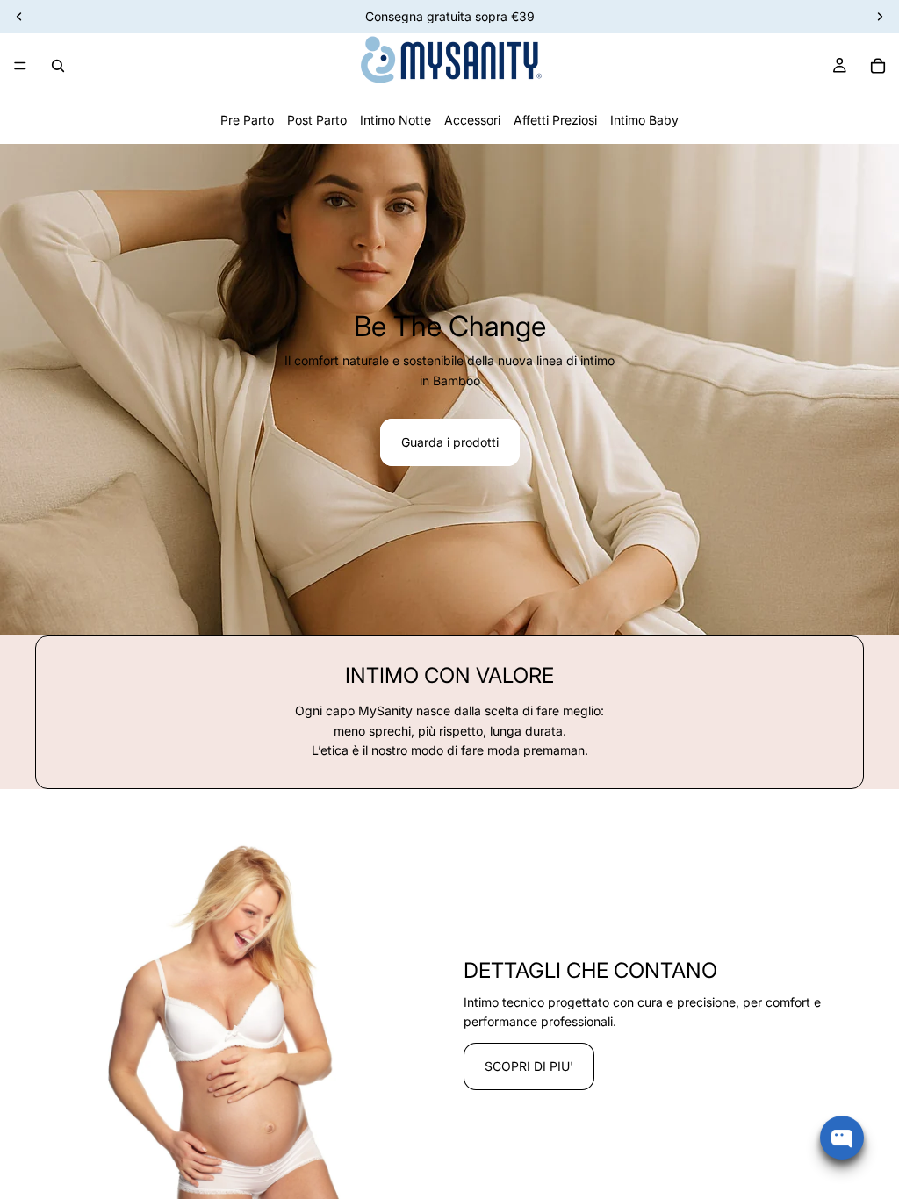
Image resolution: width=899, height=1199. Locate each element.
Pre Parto (247, 119)
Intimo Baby (644, 119)
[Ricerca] (58, 66)
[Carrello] (878, 66)
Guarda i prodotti (450, 441)
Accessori (472, 119)
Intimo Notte (395, 119)
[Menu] (20, 66)
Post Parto (317, 119)
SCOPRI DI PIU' (529, 1066)
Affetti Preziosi (555, 119)
